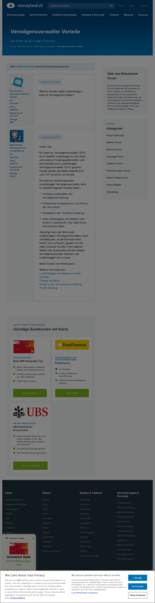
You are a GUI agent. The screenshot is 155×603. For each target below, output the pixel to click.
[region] (77, 586)
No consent (137, 586)
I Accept (138, 577)
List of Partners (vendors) (84, 592)
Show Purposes (137, 595)
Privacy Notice (17, 598)
